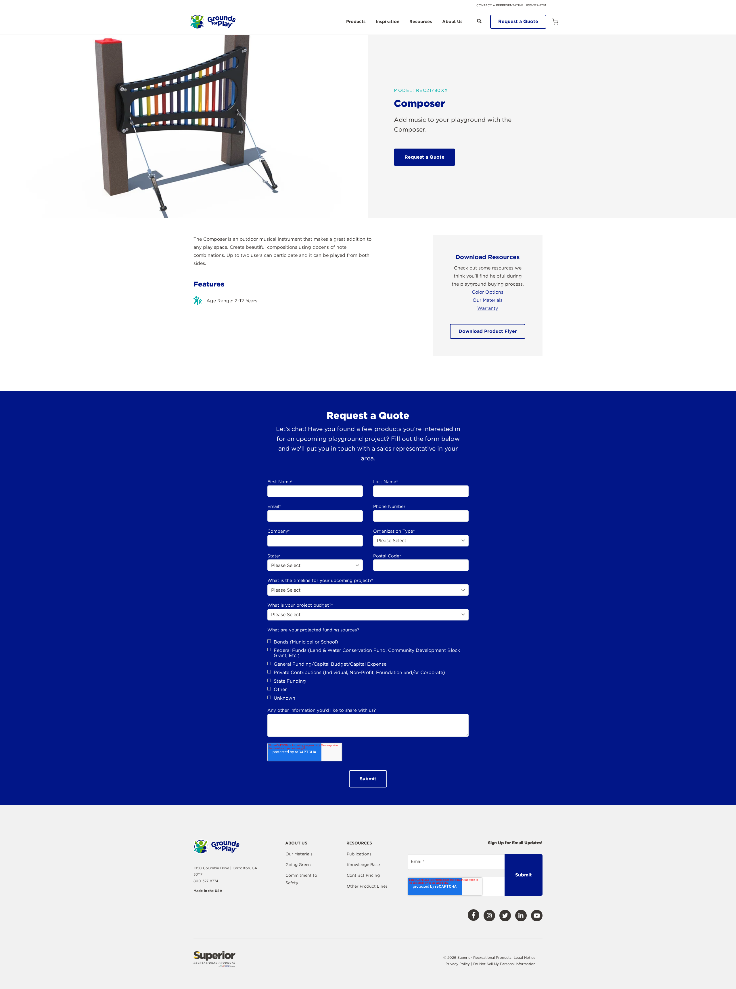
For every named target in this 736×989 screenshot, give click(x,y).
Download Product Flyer (488, 331)
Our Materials (488, 300)
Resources (420, 22)
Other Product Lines (367, 886)
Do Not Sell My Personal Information (504, 964)
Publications (359, 854)
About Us (452, 22)
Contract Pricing (363, 875)
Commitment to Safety (301, 879)
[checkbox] (368, 670)
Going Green (298, 864)
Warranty (487, 308)
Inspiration (387, 22)
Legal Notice (524, 957)
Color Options (487, 292)
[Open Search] (479, 21)
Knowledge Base (363, 864)
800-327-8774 (536, 5)
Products (356, 22)
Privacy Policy (458, 964)
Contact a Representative (499, 5)
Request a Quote (518, 21)
